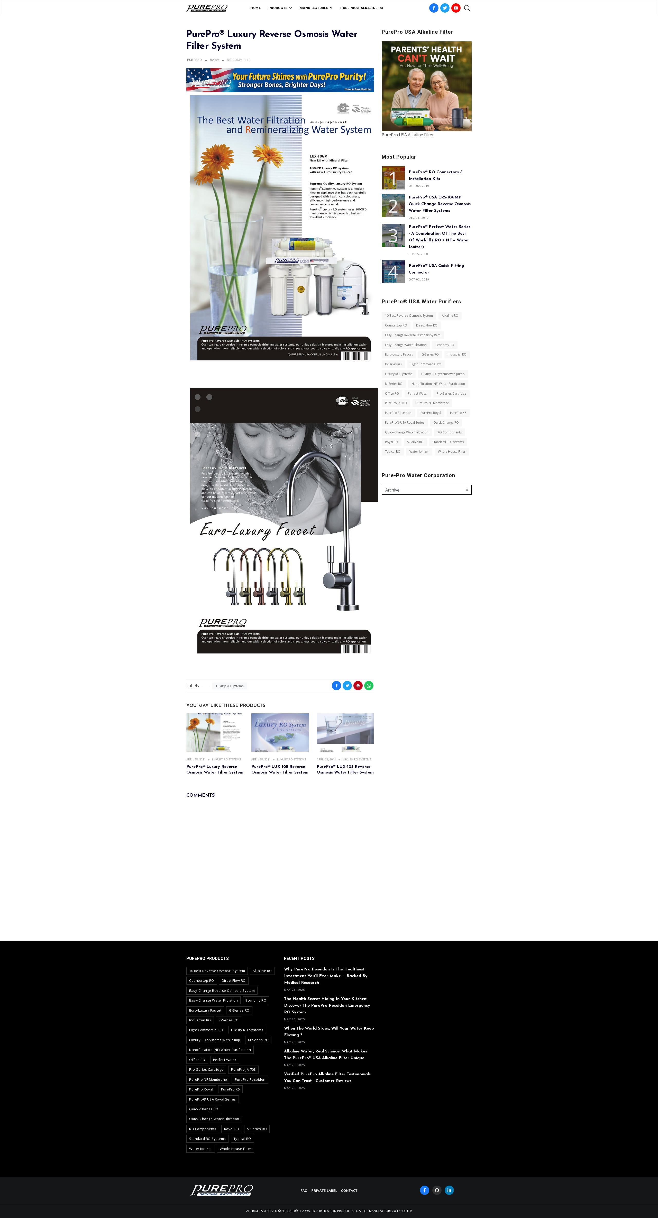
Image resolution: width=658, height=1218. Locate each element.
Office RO (392, 393)
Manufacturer (314, 8)
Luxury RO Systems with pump (443, 374)
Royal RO (391, 442)
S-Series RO (415, 442)
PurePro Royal (431, 413)
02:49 (215, 60)
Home (255, 8)
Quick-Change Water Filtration (406, 432)
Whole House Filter (451, 451)
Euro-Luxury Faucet (399, 354)
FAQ (304, 1190)
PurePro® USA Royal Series (404, 422)
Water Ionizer (419, 451)
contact (349, 1190)
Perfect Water (418, 393)
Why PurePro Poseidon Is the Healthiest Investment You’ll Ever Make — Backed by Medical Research (326, 976)
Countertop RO (396, 325)
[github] (437, 1190)
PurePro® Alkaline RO (361, 8)
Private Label (324, 1190)
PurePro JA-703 (396, 403)
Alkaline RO (450, 315)
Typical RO (392, 451)
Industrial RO (457, 354)
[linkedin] (449, 1190)
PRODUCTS (278, 8)
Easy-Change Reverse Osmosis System (413, 335)
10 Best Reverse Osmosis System (409, 315)
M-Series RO (394, 383)
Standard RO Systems (448, 442)
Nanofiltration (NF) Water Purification (438, 383)
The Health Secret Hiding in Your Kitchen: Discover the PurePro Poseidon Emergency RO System (327, 1005)
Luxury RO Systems (229, 686)
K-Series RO (393, 364)
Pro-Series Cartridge (451, 393)
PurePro (194, 60)
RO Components (449, 432)
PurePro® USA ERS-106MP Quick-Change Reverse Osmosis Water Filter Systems (440, 204)
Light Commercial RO (426, 364)
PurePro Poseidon (398, 413)
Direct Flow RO (426, 325)
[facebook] (424, 1190)
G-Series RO (430, 354)
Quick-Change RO (446, 422)
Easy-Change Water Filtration (406, 345)
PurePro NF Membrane (432, 403)
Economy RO (445, 345)
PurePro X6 (458, 413)
